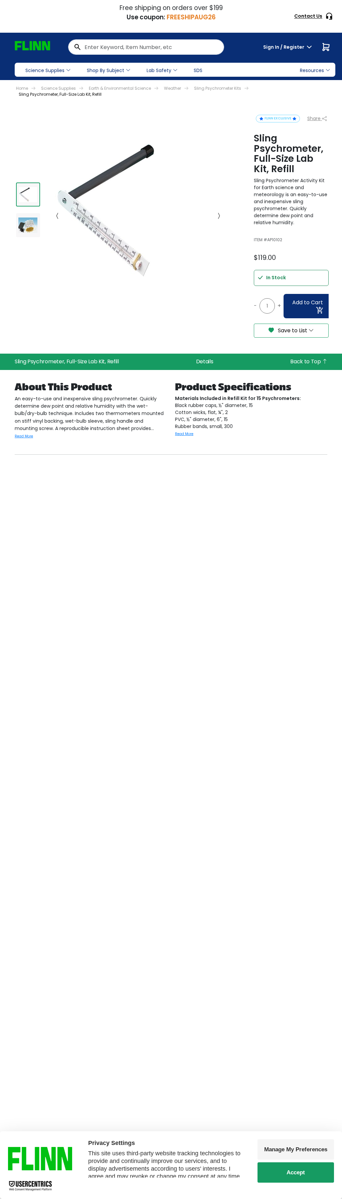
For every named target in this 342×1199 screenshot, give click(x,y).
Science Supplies (44, 70)
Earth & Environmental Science (120, 88)
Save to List (292, 330)
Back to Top (306, 361)
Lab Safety (159, 70)
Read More (24, 436)
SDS (198, 70)
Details (204, 361)
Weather (172, 88)
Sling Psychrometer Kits (217, 88)
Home (22, 88)
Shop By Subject (105, 70)
